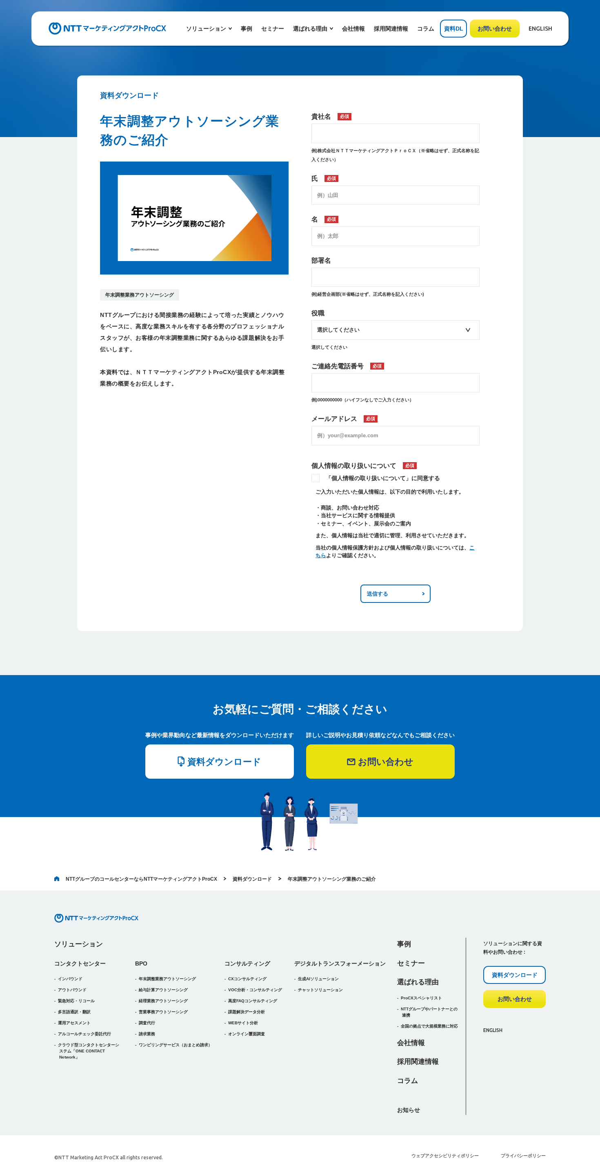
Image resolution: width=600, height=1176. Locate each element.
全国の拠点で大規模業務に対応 (429, 1026)
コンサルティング (247, 963)
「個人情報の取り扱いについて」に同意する (383, 478)
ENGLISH (540, 28)
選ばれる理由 (418, 982)
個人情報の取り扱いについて (362, 465)
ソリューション (78, 944)
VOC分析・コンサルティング (255, 990)
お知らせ (408, 1110)
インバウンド (70, 979)
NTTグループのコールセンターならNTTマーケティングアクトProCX (141, 879)
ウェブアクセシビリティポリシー (445, 1155)
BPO (141, 963)
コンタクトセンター (80, 963)
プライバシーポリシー (523, 1155)
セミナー (272, 28)
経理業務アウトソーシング (163, 1001)
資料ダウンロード (252, 879)
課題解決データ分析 (246, 1012)
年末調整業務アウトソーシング (139, 295)
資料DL (453, 28)
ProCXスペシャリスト (421, 998)
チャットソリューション (320, 990)
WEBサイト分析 (243, 1023)
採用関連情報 (391, 28)
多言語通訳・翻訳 (74, 1012)
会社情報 (353, 28)
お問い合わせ (495, 28)
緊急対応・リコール (76, 1001)
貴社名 (330, 116)
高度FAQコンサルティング (252, 1001)
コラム (425, 28)
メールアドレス (343, 418)
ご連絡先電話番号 (346, 366)
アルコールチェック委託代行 (84, 1034)
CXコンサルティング (247, 979)
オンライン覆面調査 (246, 1034)
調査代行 (147, 1023)
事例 (246, 28)
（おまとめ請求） (175, 1045)
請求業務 (147, 1034)
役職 (317, 313)
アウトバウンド (72, 990)
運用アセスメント (74, 1023)
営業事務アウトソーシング (163, 1012)
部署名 (321, 260)
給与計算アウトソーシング (163, 990)
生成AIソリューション (318, 979)
